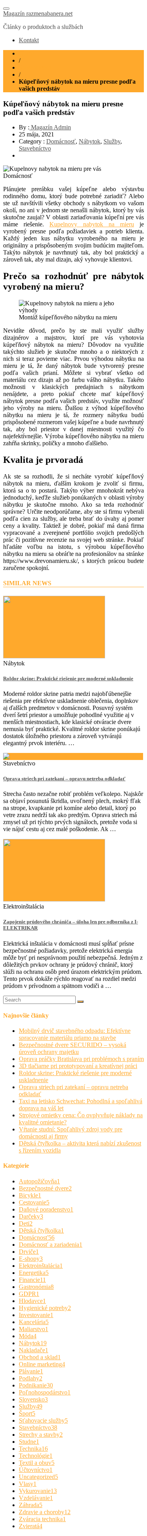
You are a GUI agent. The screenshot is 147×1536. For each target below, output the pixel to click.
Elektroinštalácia (41, 1265)
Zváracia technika (42, 1519)
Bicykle (30, 1195)
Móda (27, 1336)
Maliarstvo (33, 1329)
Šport (27, 1413)
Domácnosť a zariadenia (50, 1244)
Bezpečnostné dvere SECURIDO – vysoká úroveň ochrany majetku (72, 1048)
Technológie (36, 1455)
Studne (29, 1441)
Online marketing (42, 1364)
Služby (111, 141)
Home (26, 53)
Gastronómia (36, 1286)
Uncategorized (38, 1476)
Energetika (34, 1272)
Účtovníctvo (36, 1469)
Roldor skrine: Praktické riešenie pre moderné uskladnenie (68, 678)
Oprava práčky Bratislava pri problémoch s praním (81, 1059)
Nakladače (33, 1350)
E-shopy (31, 1258)
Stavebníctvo (35, 67)
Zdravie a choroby (45, 1512)
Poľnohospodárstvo (45, 1392)
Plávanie (31, 1371)
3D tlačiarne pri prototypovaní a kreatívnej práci (78, 1066)
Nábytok (89, 141)
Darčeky (31, 1216)
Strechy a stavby (41, 1434)
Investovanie (36, 1315)
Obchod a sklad (40, 1357)
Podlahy (30, 1378)
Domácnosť (61, 141)
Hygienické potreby (45, 1308)
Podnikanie (36, 1385)
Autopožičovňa (39, 1181)
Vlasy (27, 1483)
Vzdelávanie (36, 1498)
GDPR (29, 1293)
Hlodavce (32, 1301)
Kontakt (29, 40)
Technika (33, 1448)
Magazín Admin (50, 127)
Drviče (29, 1251)
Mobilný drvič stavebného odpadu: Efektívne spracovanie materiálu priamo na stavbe (75, 1034)
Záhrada (30, 1505)
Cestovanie (34, 1202)
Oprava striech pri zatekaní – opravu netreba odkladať (64, 778)
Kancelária (34, 1322)
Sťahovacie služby (43, 1420)
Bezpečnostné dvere (45, 1188)
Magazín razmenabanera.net (38, 13)
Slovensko (33, 1399)
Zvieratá (30, 1526)
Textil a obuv (36, 1462)
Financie (32, 1279)
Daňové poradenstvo (46, 1209)
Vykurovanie (38, 1491)
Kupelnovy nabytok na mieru (91, 224)
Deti (26, 1223)
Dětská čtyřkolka (41, 1230)
